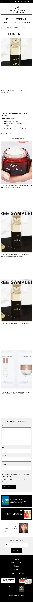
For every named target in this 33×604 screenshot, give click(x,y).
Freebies (10, 133)
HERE (6, 92)
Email (4, 455)
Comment (5, 426)
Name (4, 447)
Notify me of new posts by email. (12, 482)
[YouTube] (28, 1)
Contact (16, 566)
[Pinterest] (22, 1)
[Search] (31, 1)
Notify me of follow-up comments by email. (14, 479)
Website (4, 464)
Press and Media (16, 563)
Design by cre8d (16, 598)
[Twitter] (18, 1)
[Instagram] (25, 1)
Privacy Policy (16, 569)
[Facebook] (16, 1)
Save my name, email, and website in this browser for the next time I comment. (16, 475)
